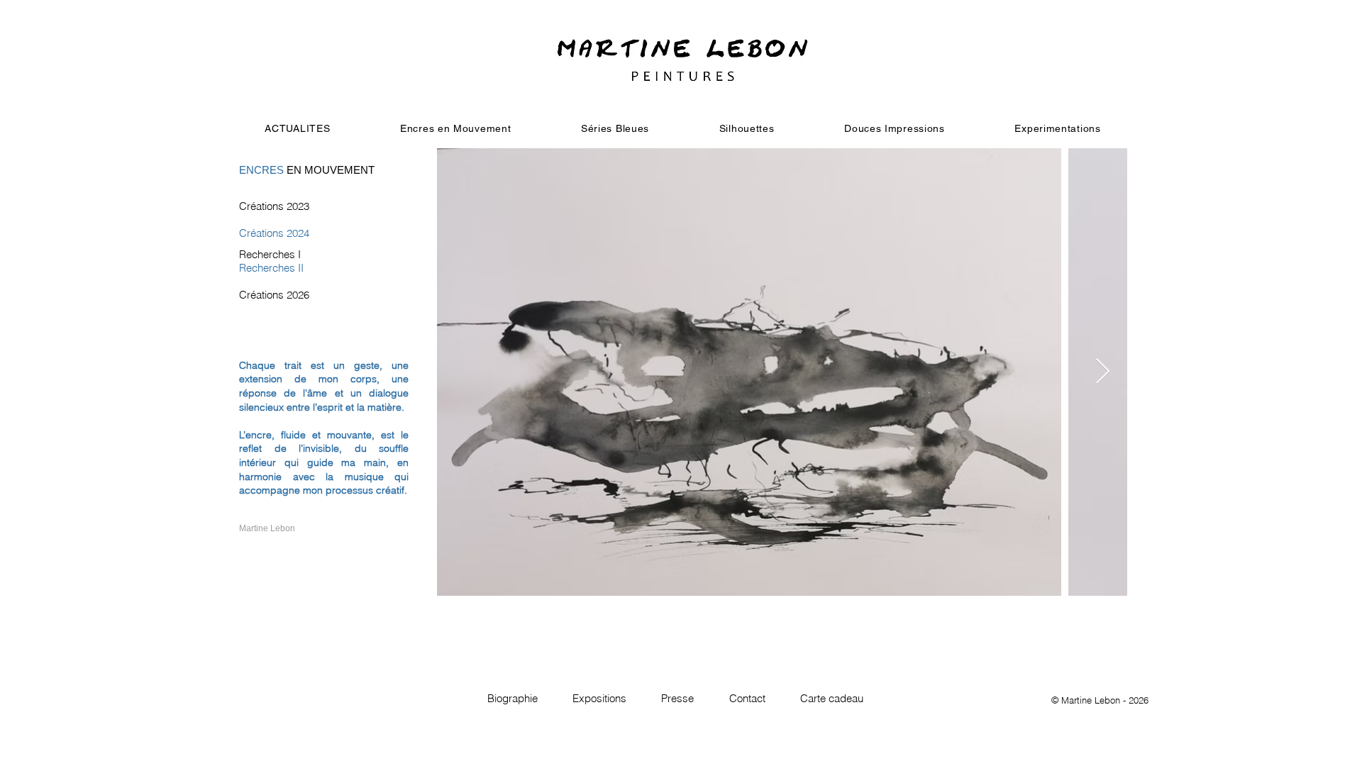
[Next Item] (1103, 372)
